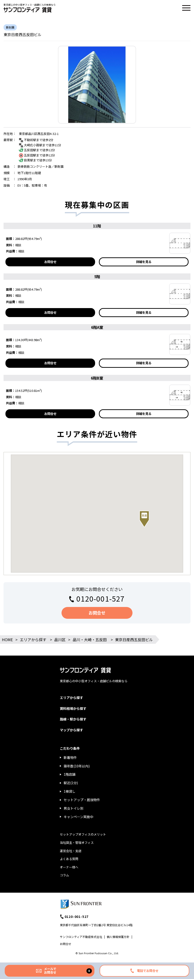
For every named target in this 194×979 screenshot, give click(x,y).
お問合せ (50, 261)
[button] (144, 519)
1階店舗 (69, 774)
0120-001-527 (100, 598)
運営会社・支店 (70, 851)
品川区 (60, 639)
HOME (7, 639)
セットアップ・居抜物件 (82, 799)
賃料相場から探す (73, 708)
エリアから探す (33, 639)
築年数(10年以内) (77, 766)
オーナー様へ (69, 867)
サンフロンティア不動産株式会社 (81, 937)
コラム (64, 875)
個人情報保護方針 (118, 937)
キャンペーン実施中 (78, 816)
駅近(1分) (71, 782)
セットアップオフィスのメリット (83, 834)
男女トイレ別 (74, 808)
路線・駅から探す (73, 719)
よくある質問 (69, 859)
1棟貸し (69, 791)
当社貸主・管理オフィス (77, 842)
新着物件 (70, 757)
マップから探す (71, 730)
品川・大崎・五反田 (90, 639)
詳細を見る (143, 261)
